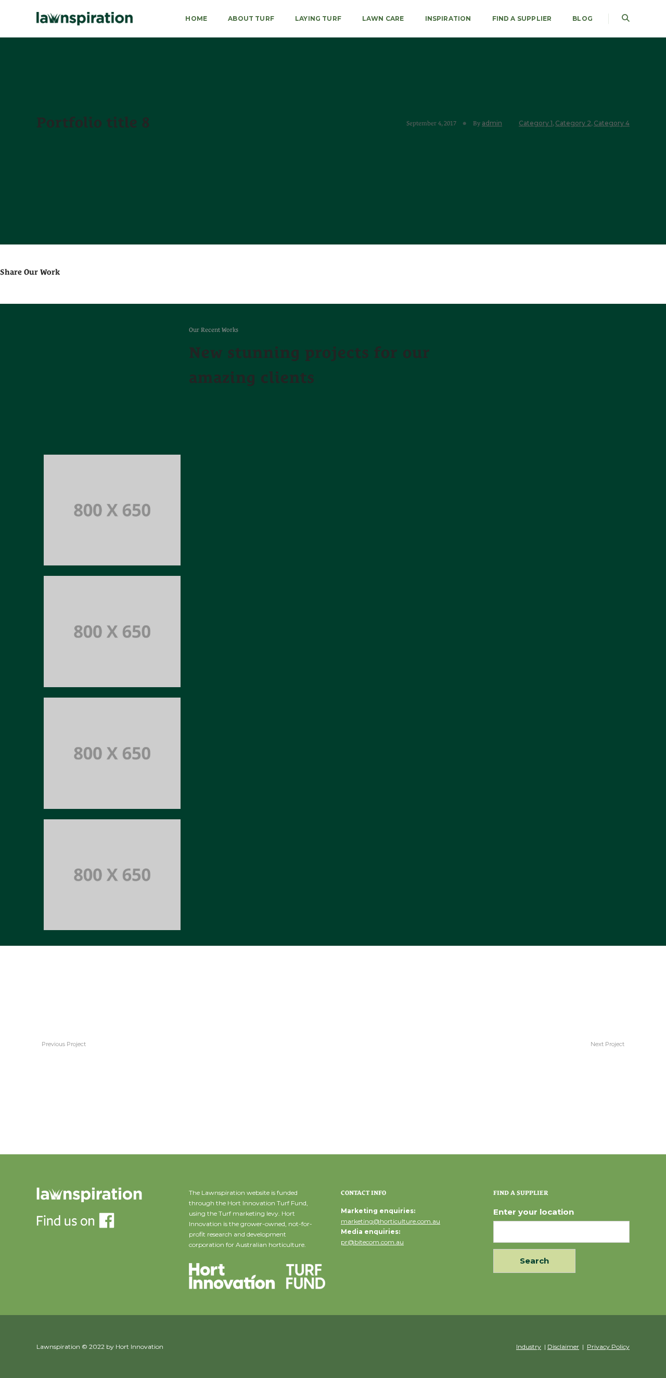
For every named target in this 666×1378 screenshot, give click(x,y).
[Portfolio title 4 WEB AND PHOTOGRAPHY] (112, 875)
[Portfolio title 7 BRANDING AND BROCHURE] (112, 510)
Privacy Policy (608, 1346)
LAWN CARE (383, 18)
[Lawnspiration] (84, 18)
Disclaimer (563, 1346)
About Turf (251, 18)
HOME (196, 18)
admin (492, 123)
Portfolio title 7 (73, 1054)
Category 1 (536, 123)
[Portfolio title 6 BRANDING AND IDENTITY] (112, 631)
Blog (582, 18)
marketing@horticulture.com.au (390, 1221)
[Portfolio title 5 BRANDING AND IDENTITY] (112, 753)
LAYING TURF (318, 18)
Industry (528, 1346)
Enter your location (533, 1212)
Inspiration (448, 18)
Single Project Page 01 (577, 1054)
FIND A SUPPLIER (522, 18)
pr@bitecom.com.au (372, 1242)
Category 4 (612, 123)
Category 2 (573, 123)
